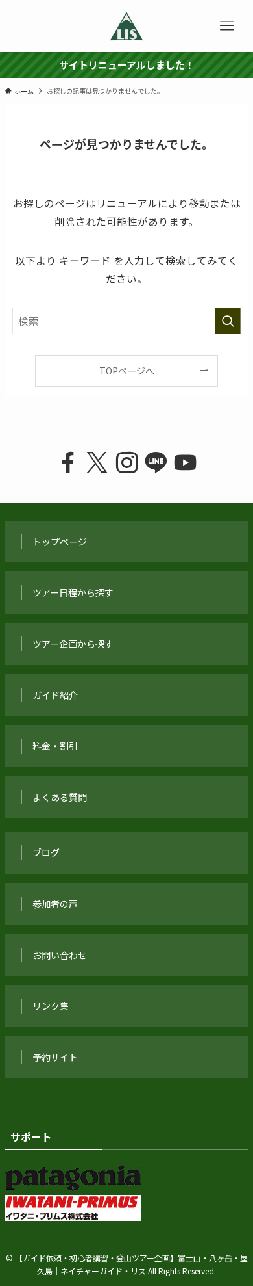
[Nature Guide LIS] (126, 26)
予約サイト (55, 1057)
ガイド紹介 (55, 695)
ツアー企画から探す (73, 643)
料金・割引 (55, 745)
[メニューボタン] (227, 26)
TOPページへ (126, 370)
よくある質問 (59, 797)
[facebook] (67, 462)
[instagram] (126, 462)
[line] (156, 462)
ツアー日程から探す (73, 592)
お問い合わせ (59, 955)
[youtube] (185, 462)
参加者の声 (55, 903)
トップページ (59, 541)
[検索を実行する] (228, 321)
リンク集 (50, 1005)
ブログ (46, 852)
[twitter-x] (97, 462)
